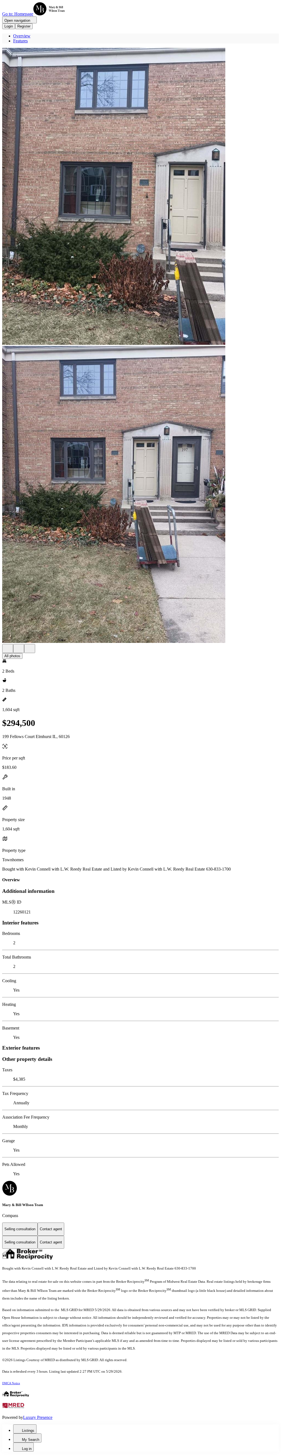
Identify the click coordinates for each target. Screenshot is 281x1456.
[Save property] (18, 648)
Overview (21, 36)
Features (20, 40)
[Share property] (29, 648)
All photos (12, 656)
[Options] (7, 648)
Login (8, 26)
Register (23, 26)
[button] (140, 197)
